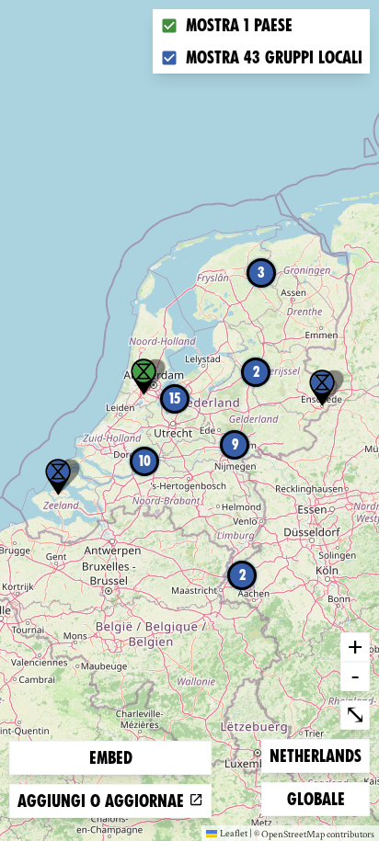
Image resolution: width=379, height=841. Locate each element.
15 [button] (174, 398)
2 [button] (242, 575)
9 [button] (235, 444)
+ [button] (355, 646)
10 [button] (145, 461)
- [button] (355, 675)
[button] (58, 477)
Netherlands (315, 755)
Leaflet (233, 832)
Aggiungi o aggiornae (103, 801)
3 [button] (261, 272)
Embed (110, 757)
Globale (316, 799)
